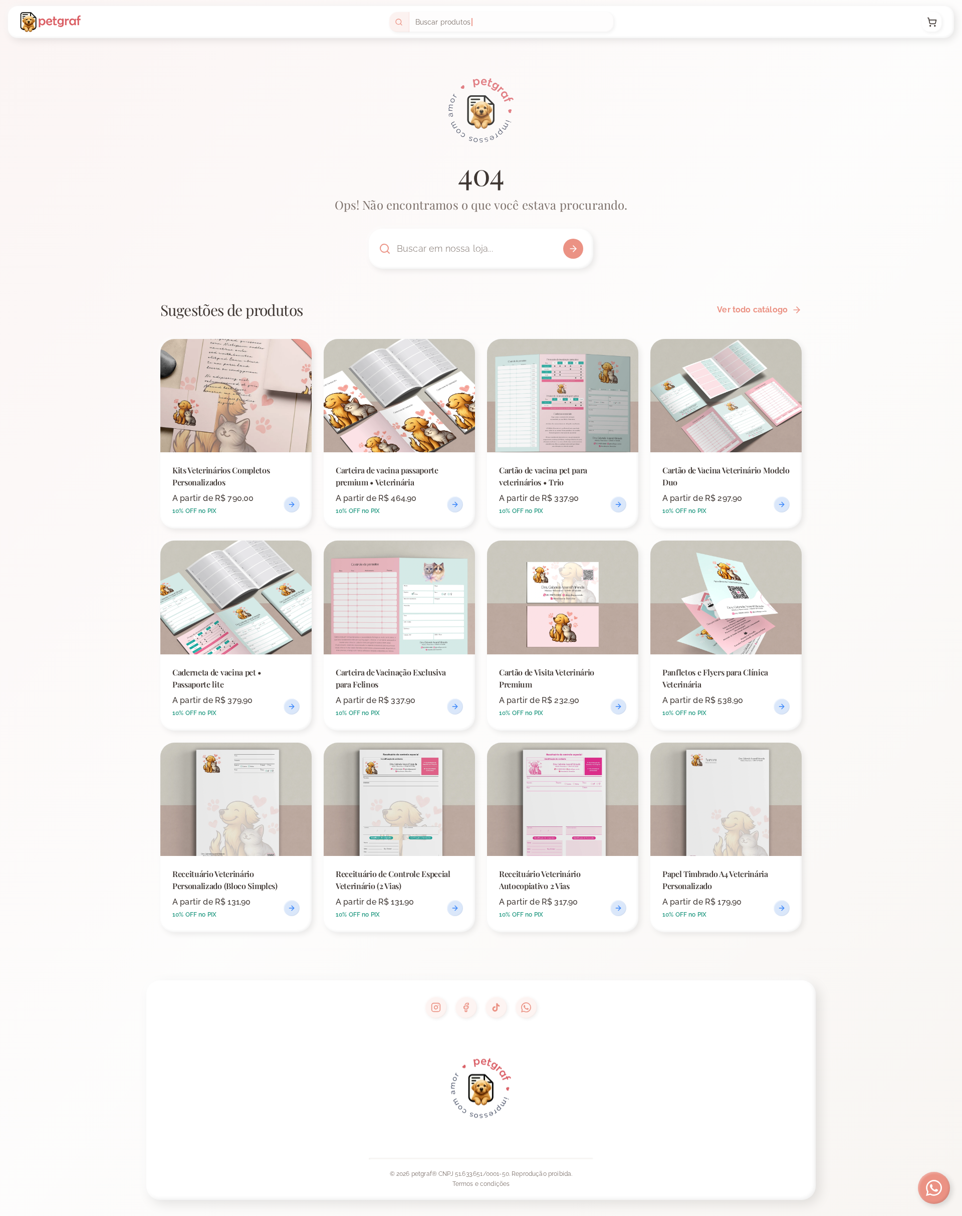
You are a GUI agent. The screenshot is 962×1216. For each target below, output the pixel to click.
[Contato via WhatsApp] (934, 1188)
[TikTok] (496, 1007)
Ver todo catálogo (752, 309)
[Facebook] (466, 1007)
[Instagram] (436, 1007)
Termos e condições (481, 1183)
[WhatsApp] (526, 1007)
